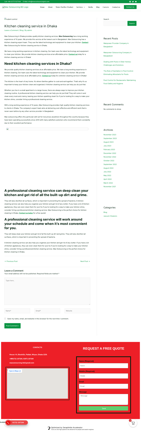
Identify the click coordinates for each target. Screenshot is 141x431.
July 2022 (107, 172)
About (50, 7)
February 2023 (109, 149)
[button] (84, 7)
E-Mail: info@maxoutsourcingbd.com (36, 1)
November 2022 (110, 157)
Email (81, 382)
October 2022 (109, 161)
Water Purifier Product (64, 7)
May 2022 (107, 175)
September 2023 (110, 138)
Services (79, 7)
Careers (106, 7)
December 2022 (110, 153)
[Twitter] (133, 1)
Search (106, 19)
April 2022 (108, 179)
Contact (85, 42)
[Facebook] (130, 1)
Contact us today (26, 213)
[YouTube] (136, 1)
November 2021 (110, 186)
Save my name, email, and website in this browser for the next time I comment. (38, 319)
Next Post (85, 261)
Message (83, 392)
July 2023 (107, 146)
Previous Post (11, 261)
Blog (97, 7)
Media (90, 7)
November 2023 (110, 135)
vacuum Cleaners (110, 216)
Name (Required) (86, 361)
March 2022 (108, 183)
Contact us (116, 7)
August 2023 (109, 142)
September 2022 (110, 164)
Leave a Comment (11, 30)
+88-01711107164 (14, 1)
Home (42, 7)
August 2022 (108, 168)
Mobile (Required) (87, 371)
